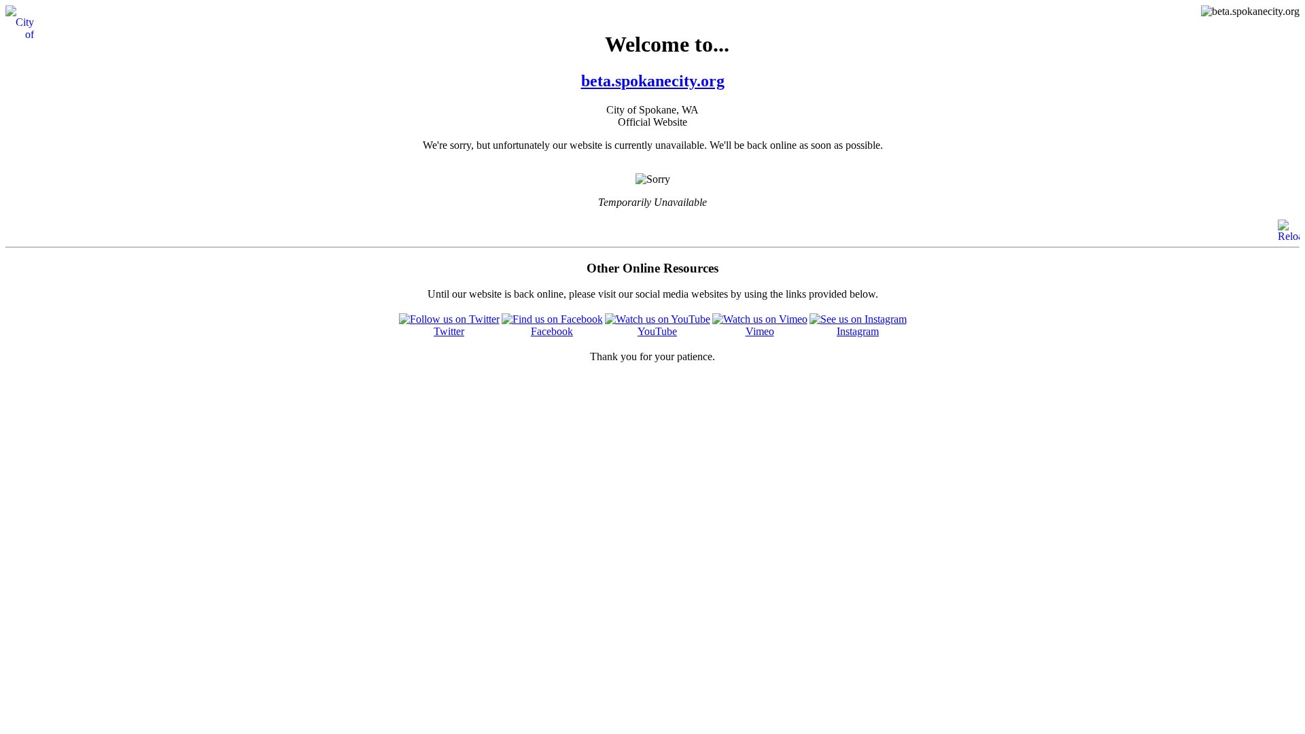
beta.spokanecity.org (653, 81)
